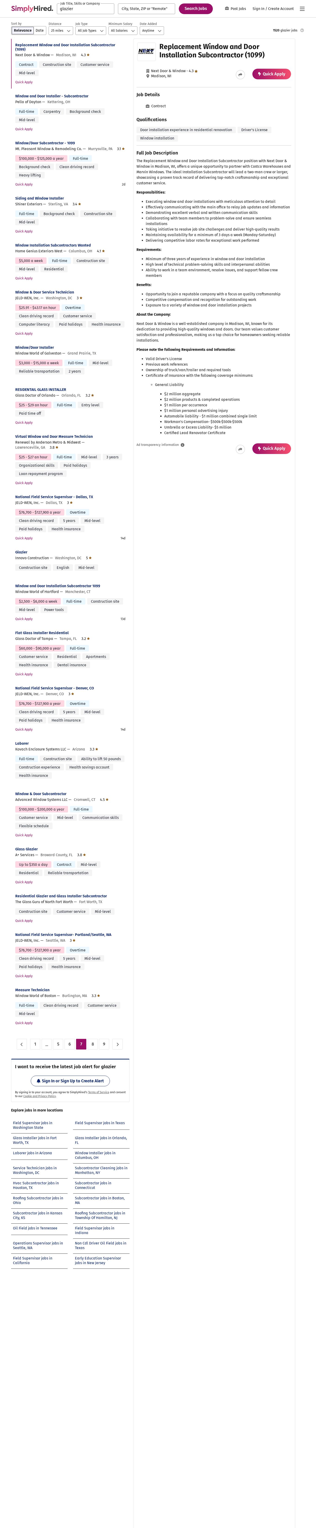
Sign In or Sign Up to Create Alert (73, 1080)
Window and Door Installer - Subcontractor (51, 96)
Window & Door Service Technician (44, 292)
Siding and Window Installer (39, 198)
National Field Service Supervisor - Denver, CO (54, 688)
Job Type (81, 24)
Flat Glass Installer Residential (42, 633)
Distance (55, 24)
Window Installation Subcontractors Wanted (53, 245)
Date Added (148, 24)
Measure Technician (32, 990)
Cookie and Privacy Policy (39, 1096)
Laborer (22, 743)
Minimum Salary (120, 24)
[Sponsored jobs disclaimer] (302, 30)
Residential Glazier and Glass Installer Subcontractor (61, 896)
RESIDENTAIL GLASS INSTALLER (40, 389)
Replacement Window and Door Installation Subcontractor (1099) (65, 47)
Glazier (21, 552)
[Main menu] (302, 9)
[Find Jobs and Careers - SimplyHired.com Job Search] (32, 8)
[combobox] (85, 8)
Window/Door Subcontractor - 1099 (45, 143)
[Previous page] (22, 1044)
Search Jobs (196, 8)
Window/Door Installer (34, 347)
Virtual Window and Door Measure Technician (54, 436)
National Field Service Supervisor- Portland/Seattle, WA (63, 934)
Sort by (16, 24)
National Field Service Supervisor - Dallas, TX (54, 497)
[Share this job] (240, 74)
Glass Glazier (26, 849)
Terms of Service (98, 1092)
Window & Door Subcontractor (40, 794)
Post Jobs (238, 8)
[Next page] (117, 1044)
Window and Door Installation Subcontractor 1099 (57, 586)
